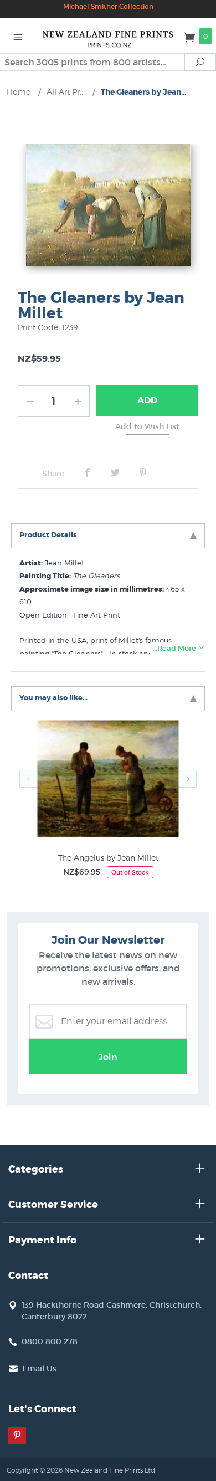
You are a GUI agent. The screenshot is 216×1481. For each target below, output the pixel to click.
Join (108, 1056)
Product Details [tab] (48, 534)
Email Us (39, 1369)
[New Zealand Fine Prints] (108, 35)
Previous (28, 779)
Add (147, 400)
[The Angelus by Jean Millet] (108, 781)
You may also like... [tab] (53, 697)
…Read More (175, 648)
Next (188, 779)
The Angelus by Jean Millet (108, 857)
